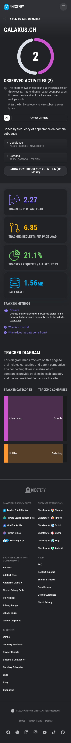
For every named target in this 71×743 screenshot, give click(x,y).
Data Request (44, 587)
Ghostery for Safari (49, 525)
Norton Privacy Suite (13, 590)
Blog (5, 682)
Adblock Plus (9, 575)
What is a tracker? (18, 327)
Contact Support (46, 572)
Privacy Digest (14, 533)
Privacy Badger (11, 605)
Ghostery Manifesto (13, 644)
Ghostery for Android (50, 548)
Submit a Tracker (46, 579)
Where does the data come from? (27, 332)
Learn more (15, 320)
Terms (22, 721)
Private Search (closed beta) (20, 518)
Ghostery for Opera (49, 533)
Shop (5, 675)
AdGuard (7, 567)
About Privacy (45, 602)
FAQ (40, 564)
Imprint (48, 721)
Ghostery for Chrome (50, 510)
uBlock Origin (10, 613)
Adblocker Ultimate (12, 582)
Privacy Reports (11, 652)
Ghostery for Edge (49, 540)
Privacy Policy (35, 721)
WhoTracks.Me (14, 525)
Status (6, 637)
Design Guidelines (47, 595)
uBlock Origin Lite (12, 620)
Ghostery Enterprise (13, 667)
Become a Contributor (14, 659)
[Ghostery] (14, 7)
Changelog (8, 690)
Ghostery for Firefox (50, 518)
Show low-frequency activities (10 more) (35, 170)
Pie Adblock (9, 598)
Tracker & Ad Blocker (17, 510)
